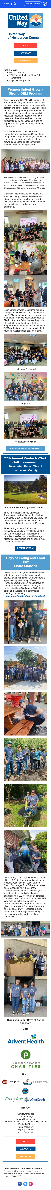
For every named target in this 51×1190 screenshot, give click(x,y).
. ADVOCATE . (25, 53)
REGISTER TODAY (25, 548)
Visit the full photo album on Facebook (25, 596)
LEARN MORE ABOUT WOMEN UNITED (25, 448)
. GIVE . (25, 46)
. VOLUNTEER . (25, 61)
